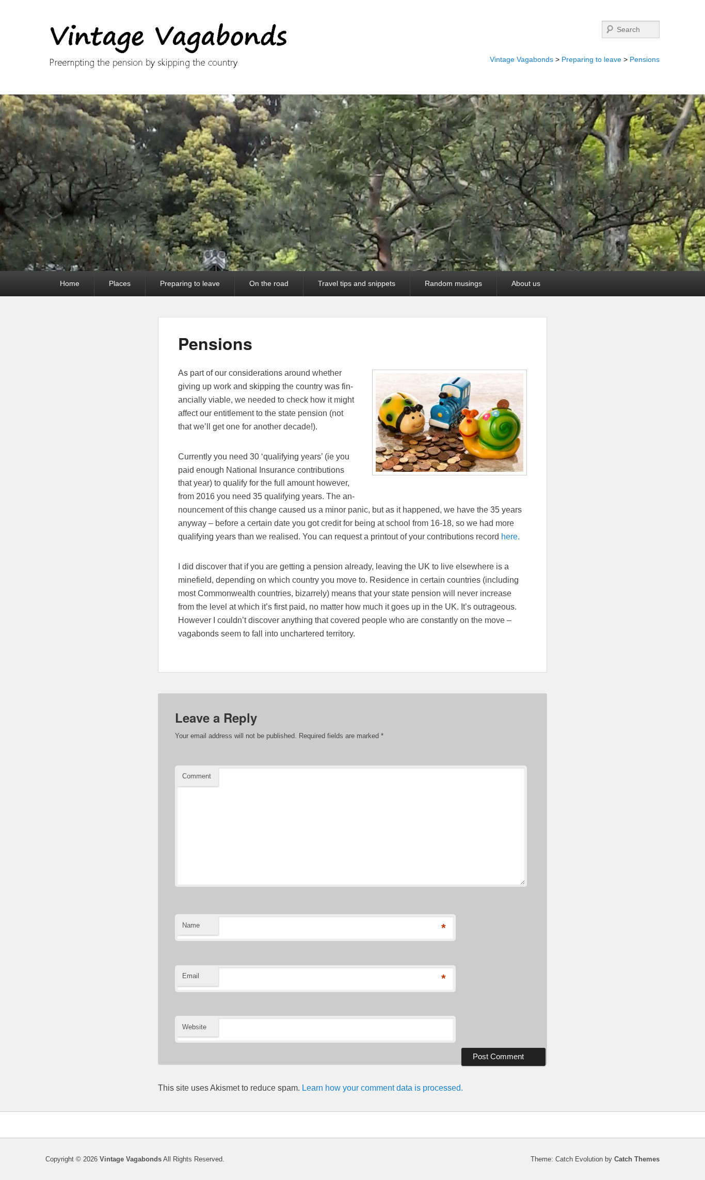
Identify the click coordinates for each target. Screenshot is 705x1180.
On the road (269, 283)
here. (510, 536)
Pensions (645, 59)
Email (190, 976)
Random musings (453, 283)
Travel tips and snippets (356, 283)
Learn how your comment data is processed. (382, 1087)
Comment (196, 776)
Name (191, 925)
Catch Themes (637, 1159)
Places (120, 283)
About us (525, 283)
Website (194, 1027)
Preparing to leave (591, 59)
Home (69, 283)
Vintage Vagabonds (521, 59)
